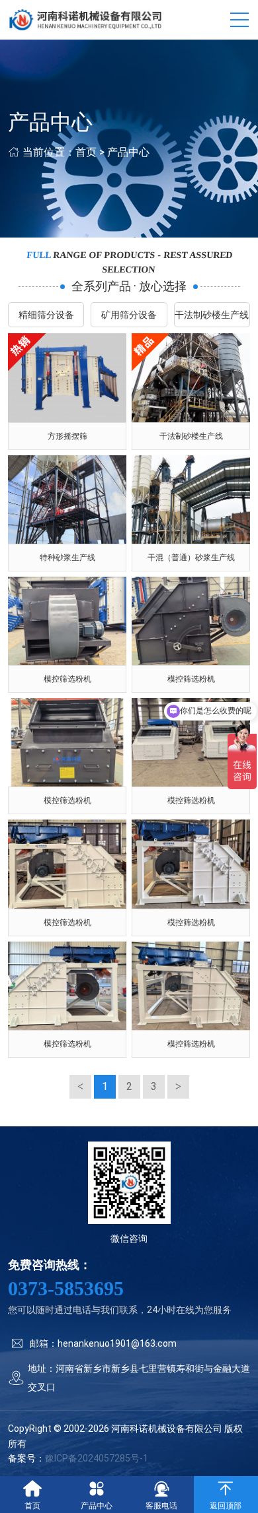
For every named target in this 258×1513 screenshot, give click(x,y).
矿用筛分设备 (129, 314)
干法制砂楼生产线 (212, 314)
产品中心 (128, 152)
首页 (86, 152)
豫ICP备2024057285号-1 (96, 1458)
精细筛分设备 (46, 314)
